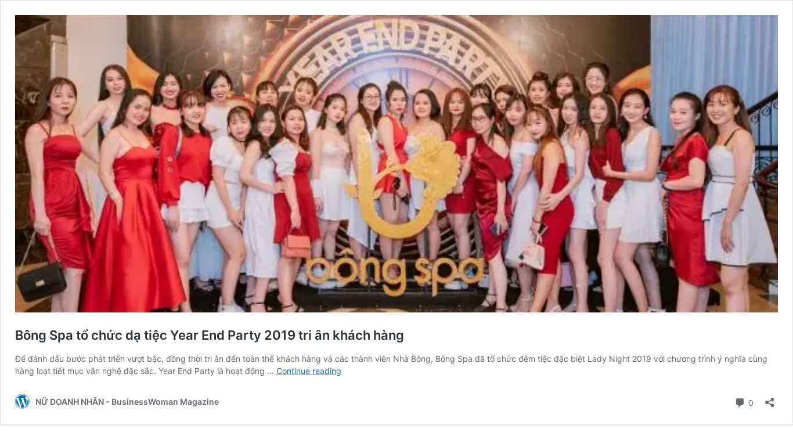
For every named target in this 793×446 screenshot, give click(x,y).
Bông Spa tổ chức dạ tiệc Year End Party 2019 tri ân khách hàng (209, 335)
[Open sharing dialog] (770, 399)
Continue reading (308, 371)
